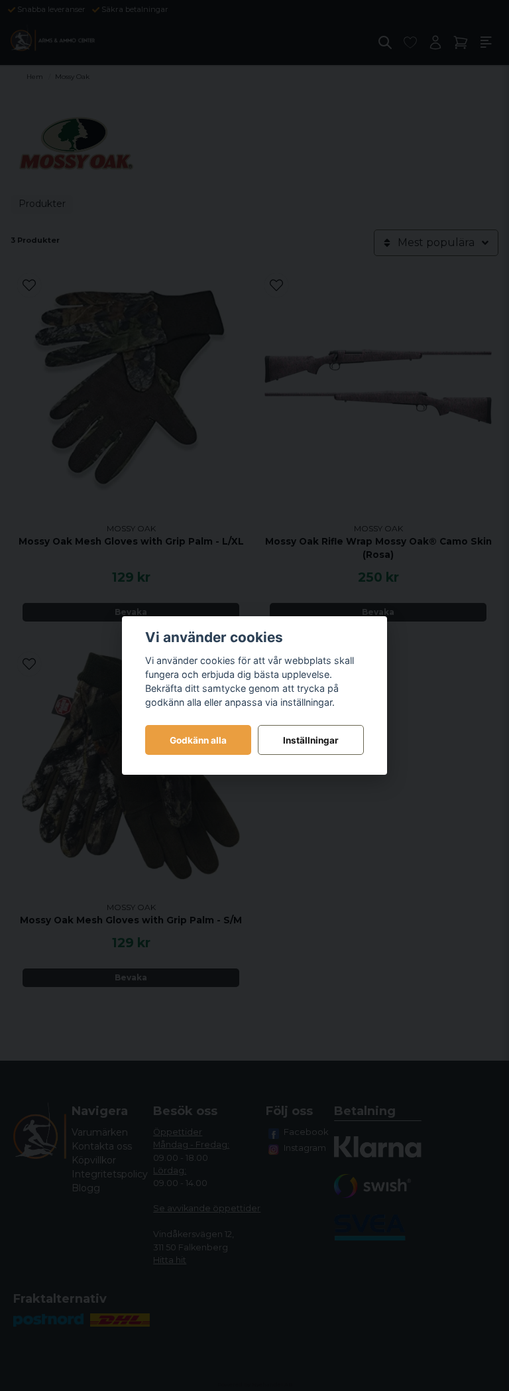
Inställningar (311, 740)
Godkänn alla (198, 740)
